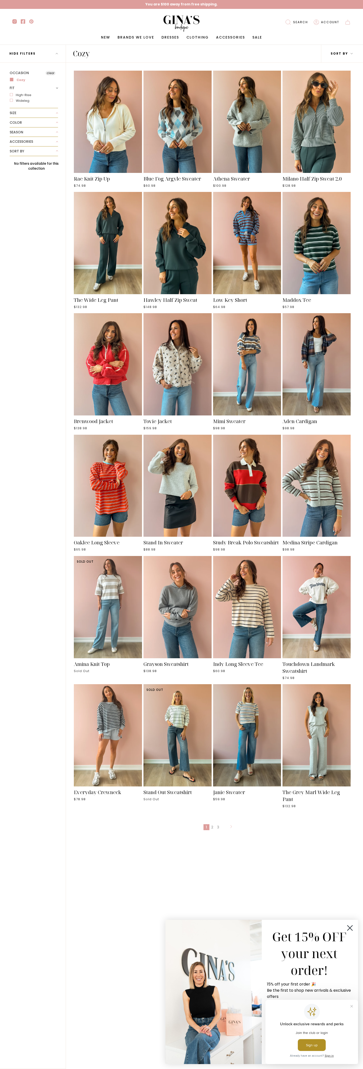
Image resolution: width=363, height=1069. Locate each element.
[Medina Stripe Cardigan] (316, 486)
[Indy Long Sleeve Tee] (247, 607)
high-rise (23, 95)
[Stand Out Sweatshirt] (177, 735)
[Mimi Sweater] (247, 364)
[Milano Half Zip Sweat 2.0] (316, 122)
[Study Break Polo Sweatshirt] (247, 486)
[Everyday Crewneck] (108, 735)
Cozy (20, 80)
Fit (12, 87)
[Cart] (347, 22)
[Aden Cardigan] (316, 364)
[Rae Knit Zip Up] (108, 122)
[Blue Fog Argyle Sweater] (177, 122)
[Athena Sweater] (247, 122)
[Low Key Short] (247, 243)
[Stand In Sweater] (177, 486)
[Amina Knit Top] (108, 607)
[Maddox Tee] (316, 243)
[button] (296, 22)
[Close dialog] (350, 928)
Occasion (19, 73)
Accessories (21, 141)
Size (13, 112)
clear (50, 73)
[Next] (231, 827)
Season (16, 131)
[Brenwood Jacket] (108, 364)
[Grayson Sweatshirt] (177, 607)
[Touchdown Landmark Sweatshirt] (316, 607)
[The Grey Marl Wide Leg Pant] (316, 735)
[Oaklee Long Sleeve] (108, 486)
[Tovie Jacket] (177, 364)
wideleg (22, 100)
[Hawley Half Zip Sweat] (177, 243)
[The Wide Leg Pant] (108, 243)
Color (16, 122)
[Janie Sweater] (247, 735)
